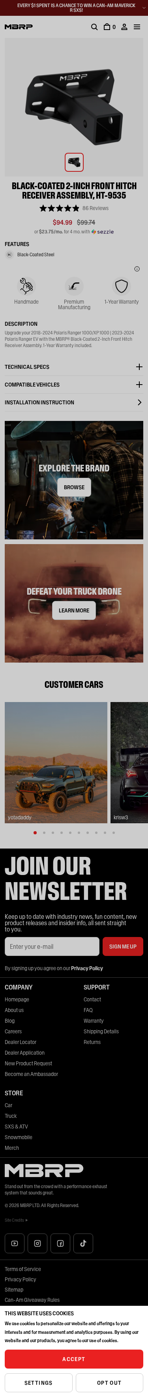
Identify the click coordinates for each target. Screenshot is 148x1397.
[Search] (94, 27)
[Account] (124, 27)
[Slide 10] (113, 832)
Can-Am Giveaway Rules (32, 1300)
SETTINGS (38, 1382)
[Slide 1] (35, 832)
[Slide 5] (70, 832)
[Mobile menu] (137, 27)
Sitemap (14, 1289)
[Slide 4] (61, 832)
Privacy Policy (20, 1279)
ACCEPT (73, 1359)
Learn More (74, 610)
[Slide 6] (79, 832)
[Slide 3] (53, 832)
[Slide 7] (87, 832)
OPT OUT (109, 1382)
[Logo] (19, 26)
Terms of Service (23, 1269)
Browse (74, 487)
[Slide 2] (44, 832)
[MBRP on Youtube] (14, 1243)
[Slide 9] (105, 832)
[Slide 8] (96, 832)
